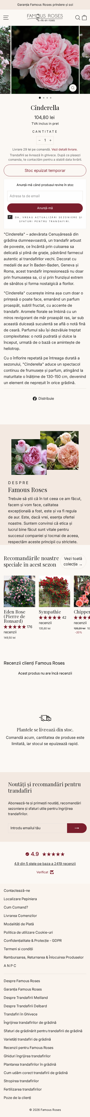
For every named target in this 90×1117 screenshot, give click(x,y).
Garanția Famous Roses (23, 989)
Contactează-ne (17, 890)
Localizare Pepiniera (20, 899)
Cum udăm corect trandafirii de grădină (36, 1073)
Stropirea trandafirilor (21, 1081)
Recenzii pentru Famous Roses (28, 1047)
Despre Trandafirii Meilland (26, 997)
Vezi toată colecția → (73, 561)
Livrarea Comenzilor (20, 915)
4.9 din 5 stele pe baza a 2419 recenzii (45, 863)
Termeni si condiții (18, 949)
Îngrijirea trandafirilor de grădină (30, 1022)
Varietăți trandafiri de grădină (27, 1039)
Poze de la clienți (17, 1097)
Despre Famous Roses (22, 981)
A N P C (10, 965)
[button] (15, 626)
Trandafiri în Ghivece (20, 1014)
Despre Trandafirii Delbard (25, 1006)
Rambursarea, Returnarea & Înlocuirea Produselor (44, 957)
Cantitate (45, 131)
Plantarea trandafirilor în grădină (30, 1064)
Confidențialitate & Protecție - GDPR (33, 940)
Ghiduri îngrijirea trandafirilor (27, 1056)
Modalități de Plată (19, 924)
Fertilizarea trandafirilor (23, 1089)
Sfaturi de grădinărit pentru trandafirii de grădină (43, 1031)
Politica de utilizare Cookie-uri (28, 932)
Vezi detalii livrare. (65, 149)
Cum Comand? (16, 907)
